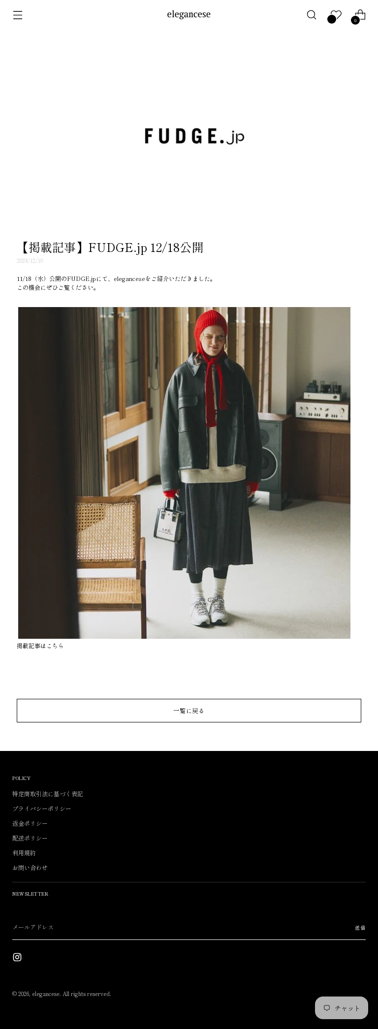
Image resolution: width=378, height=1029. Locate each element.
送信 (360, 927)
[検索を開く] (312, 15)
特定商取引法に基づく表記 (47, 793)
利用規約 (24, 852)
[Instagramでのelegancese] (18, 958)
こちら (55, 645)
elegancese (46, 994)
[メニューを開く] (17, 15)
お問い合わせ (30, 867)
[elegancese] (189, 14)
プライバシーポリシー (41, 808)
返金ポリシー (30, 823)
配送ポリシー (30, 838)
